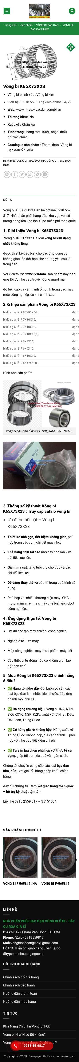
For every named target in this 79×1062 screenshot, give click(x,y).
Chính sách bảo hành (19, 985)
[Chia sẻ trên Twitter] (22, 174)
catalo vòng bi (57, 511)
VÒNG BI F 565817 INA (20, 884)
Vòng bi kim (45, 95)
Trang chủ (10, 25)
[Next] (75, 868)
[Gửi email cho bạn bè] (29, 174)
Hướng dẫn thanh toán (20, 994)
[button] (7, 11)
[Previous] (3, 868)
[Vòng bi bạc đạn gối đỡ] (39, 11)
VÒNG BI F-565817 (56, 884)
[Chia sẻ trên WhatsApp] (7, 174)
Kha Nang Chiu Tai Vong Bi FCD (27, 1026)
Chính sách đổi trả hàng (21, 977)
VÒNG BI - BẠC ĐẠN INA (31, 160)
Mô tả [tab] (7, 199)
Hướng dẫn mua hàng (19, 1002)
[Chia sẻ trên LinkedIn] (45, 174)
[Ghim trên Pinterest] (37, 174)
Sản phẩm (26, 25)
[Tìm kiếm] (72, 11)
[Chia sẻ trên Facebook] (14, 174)
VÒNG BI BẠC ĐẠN (47, 25)
